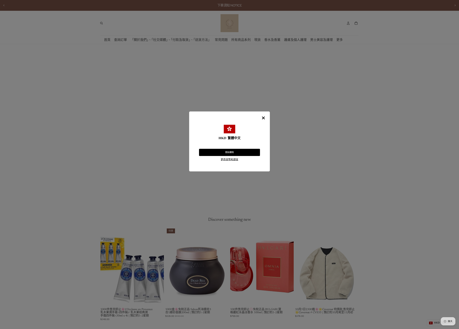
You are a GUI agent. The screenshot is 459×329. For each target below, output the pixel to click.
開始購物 (229, 152)
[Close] (263, 118)
